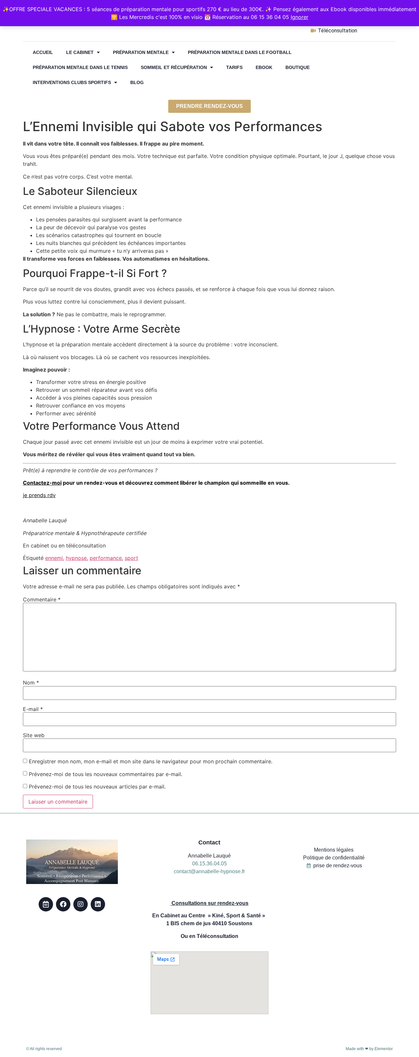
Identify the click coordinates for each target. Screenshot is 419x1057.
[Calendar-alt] (46, 904)
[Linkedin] (98, 904)
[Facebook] (63, 904)
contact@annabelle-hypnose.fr (209, 871)
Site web (34, 735)
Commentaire (42, 599)
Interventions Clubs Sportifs (72, 82)
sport (131, 558)
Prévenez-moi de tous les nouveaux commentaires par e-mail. (105, 774)
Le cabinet (80, 52)
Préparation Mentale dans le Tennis (80, 67)
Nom (31, 682)
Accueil (43, 52)
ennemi (54, 558)
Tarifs (234, 67)
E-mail (33, 709)
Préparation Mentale (141, 52)
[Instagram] (80, 904)
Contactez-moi (42, 482)
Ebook (264, 67)
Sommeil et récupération (174, 67)
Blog (137, 82)
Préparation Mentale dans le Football (240, 52)
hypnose (76, 558)
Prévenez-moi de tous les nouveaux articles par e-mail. (97, 786)
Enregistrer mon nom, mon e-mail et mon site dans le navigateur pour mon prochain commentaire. (150, 761)
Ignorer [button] (299, 17)
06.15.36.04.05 (209, 863)
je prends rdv (39, 495)
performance (106, 558)
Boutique (297, 67)
